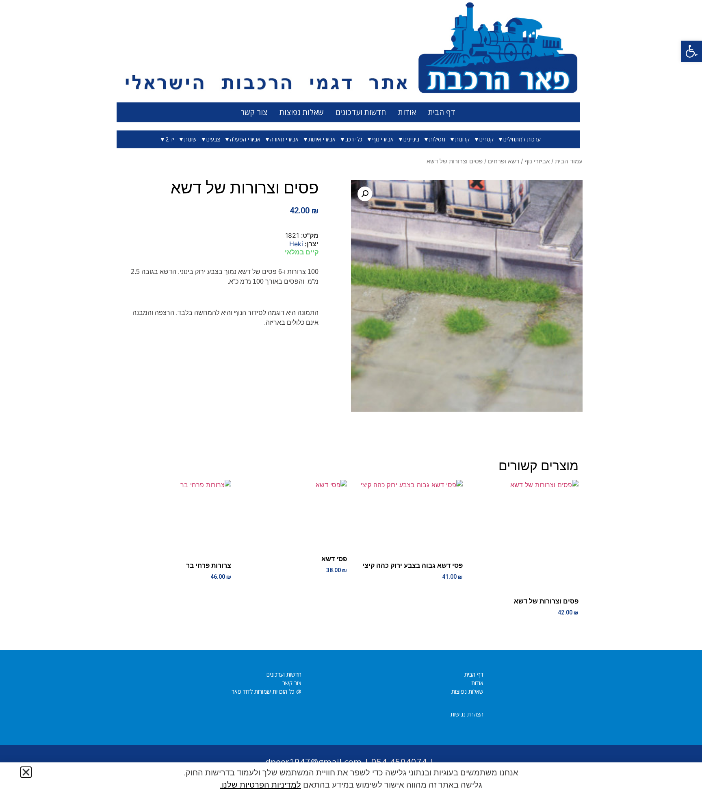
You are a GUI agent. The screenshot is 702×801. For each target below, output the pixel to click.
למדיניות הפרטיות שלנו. (260, 785)
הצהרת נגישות (467, 714)
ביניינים (411, 139)
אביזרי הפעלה (245, 139)
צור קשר (253, 112)
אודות (407, 112)
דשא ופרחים (503, 161)
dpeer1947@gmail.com (313, 761)
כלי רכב (353, 139)
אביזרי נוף (383, 139)
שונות (190, 139)
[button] (691, 51)
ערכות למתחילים (522, 139)
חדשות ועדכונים (361, 112)
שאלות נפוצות (301, 112)
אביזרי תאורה (284, 139)
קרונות (462, 139)
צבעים (213, 139)
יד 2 (169, 139)
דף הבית (441, 112)
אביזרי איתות (322, 139)
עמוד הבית (569, 161)
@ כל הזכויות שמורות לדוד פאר (266, 691)
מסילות (437, 139)
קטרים (486, 139)
